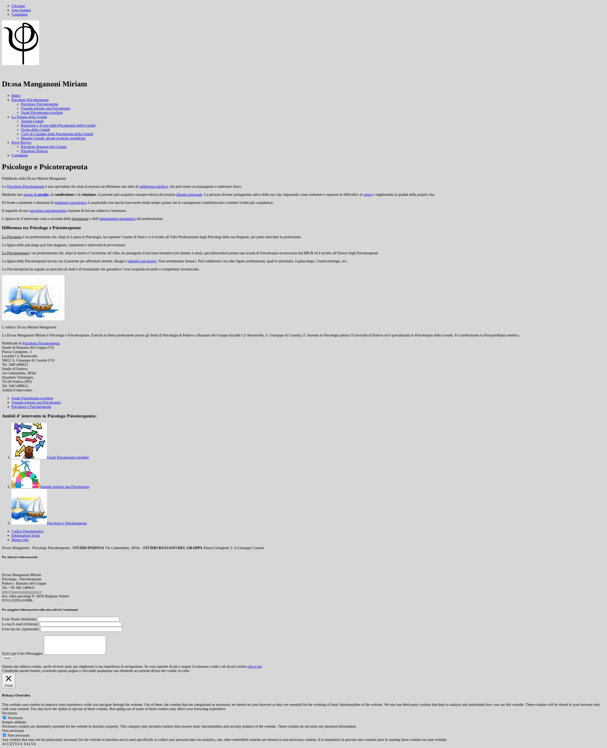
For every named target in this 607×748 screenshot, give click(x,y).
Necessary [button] (9, 713)
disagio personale (189, 195)
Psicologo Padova (34, 151)
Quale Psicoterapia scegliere (42, 113)
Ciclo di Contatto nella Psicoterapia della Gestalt (57, 134)
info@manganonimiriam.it (21, 592)
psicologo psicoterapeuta (47, 211)
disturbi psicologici (142, 261)
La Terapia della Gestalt (29, 117)
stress (368, 195)
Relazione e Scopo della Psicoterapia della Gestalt (58, 125)
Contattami (19, 14)
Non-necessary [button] (13, 731)
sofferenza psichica (153, 186)
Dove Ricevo (21, 142)
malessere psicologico (71, 203)
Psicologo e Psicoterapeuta (31, 407)
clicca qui (254, 666)
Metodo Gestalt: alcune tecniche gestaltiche (53, 138)
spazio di (36, 195)
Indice (16, 96)
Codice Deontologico (27, 531)
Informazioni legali (25, 535)
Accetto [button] (183, 671)
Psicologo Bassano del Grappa (44, 147)
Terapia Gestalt (32, 121)
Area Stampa (21, 10)
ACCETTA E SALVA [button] (19, 744)
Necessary (15, 718)
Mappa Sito (20, 540)
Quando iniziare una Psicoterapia (45, 108)
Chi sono (18, 6)
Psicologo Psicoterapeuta (30, 100)
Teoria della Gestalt (35, 130)
